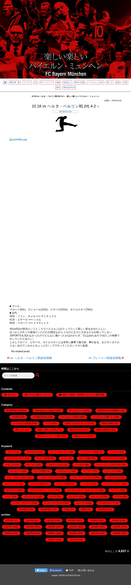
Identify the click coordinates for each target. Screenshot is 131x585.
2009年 (51, 533)
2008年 (73, 533)
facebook (56, 570)
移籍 (58, 82)
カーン (64, 458)
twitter (42, 570)
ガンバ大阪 (84, 458)
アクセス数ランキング (39, 394)
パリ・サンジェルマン (83, 477)
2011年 (8, 533)
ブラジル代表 (37, 483)
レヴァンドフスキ (53, 503)
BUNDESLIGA (65, 111)
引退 (66, 509)
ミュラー (115, 490)
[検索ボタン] (38, 375)
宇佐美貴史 (46, 509)
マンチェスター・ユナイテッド (82, 490)
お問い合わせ (87, 570)
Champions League (45, 410)
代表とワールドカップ (76, 423)
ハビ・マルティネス (17, 477)
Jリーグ (11, 452)
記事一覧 (16, 82)
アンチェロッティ (59, 452)
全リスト (11, 394)
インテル (114, 452)
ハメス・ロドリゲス (49, 477)
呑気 (58, 87)
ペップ (48, 423)
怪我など (67, 82)
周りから (19, 429)
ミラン (8, 496)
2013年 (95, 526)
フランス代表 (63, 483)
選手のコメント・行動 (48, 436)
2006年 (116, 533)
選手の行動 (79, 82)
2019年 (93, 520)
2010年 (29, 533)
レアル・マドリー (22, 503)
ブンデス (27, 82)
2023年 (9, 520)
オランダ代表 (43, 458)
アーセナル (32, 452)
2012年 (116, 526)
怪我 (83, 509)
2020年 (72, 520)
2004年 (73, 539)
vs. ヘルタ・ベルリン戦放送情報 (31, 358)
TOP (70, 570)
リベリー (73, 496)
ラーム (53, 496)
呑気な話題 (107, 423)
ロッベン (80, 503)
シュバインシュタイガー (108, 464)
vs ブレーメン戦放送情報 (105, 358)
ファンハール (11, 483)
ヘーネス (86, 483)
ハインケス (110, 471)
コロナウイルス (56, 464)
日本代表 (102, 509)
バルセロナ (112, 477)
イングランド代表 (90, 452)
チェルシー (15, 471)
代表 (125, 82)
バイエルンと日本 (95, 82)
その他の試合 (39, 417)
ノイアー (87, 471)
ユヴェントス (30, 496)
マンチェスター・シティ (42, 490)
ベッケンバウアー (113, 483)
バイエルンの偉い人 (103, 417)
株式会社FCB (69, 87)
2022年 (30, 520)
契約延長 (23, 509)
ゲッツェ (31, 464)
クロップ (9, 464)
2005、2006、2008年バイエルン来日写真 (83, 394)
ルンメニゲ (96, 496)
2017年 (8, 526)
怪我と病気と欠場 (46, 429)
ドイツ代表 (39, 471)
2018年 (115, 520)
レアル (118, 496)
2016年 (30, 526)
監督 (118, 82)
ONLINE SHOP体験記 (109, 410)
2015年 (51, 526)
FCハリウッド (47, 82)
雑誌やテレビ (81, 436)
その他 (15, 417)
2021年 (50, 520)
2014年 (73, 526)
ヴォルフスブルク (15, 458)
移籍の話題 (102, 429)
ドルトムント (64, 471)
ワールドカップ (107, 503)
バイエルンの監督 (22, 423)
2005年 (51, 539)
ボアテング (12, 490)
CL (36, 82)
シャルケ (79, 464)
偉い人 (109, 82)
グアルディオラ (111, 458)
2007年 (95, 533)
